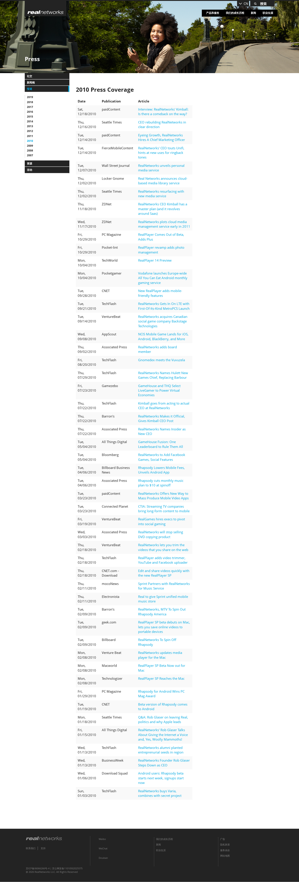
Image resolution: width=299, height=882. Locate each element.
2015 (30, 116)
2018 (30, 102)
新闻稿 (31, 82)
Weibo (102, 839)
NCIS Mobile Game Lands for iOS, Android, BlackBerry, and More (163, 336)
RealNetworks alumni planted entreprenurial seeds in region (160, 749)
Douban (103, 857)
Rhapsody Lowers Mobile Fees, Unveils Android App (161, 469)
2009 (30, 146)
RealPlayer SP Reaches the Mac (161, 678)
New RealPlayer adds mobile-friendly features (160, 293)
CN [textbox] (246, 3)
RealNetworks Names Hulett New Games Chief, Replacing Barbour (163, 375)
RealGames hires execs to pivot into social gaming (161, 521)
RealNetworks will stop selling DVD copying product (160, 534)
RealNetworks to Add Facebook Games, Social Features (161, 456)
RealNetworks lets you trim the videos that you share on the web (163, 547)
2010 (30, 141)
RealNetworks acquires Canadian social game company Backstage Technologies (162, 321)
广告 (222, 839)
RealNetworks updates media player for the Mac (160, 654)
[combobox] (243, 3)
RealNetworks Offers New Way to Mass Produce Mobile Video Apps (163, 495)
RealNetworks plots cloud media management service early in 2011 (164, 224)
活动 (29, 170)
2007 (30, 155)
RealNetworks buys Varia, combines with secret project (159, 793)
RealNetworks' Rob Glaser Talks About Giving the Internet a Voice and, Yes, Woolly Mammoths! (163, 734)
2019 (30, 97)
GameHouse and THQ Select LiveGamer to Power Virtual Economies (159, 390)
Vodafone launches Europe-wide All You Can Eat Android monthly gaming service (162, 278)
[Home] (45, 8)
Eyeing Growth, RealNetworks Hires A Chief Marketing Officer (161, 137)
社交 (29, 76)
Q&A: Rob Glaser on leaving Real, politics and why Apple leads (163, 719)
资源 (29, 163)
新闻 (253, 13)
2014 (30, 121)
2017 (30, 107)
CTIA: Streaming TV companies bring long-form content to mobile (164, 508)
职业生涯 (268, 13)
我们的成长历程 (235, 13)
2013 (30, 126)
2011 (30, 136)
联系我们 (30, 848)
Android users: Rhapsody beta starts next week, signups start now (161, 778)
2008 (30, 150)
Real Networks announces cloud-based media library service (162, 180)
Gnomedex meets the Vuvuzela (161, 360)
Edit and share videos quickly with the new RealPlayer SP (163, 573)
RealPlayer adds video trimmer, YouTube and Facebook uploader (163, 560)
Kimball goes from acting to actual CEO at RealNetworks (163, 405)
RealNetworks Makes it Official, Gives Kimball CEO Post (161, 418)
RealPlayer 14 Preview (155, 260)
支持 (43, 848)
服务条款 (225, 850)
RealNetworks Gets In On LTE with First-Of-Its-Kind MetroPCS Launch (164, 305)
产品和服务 (212, 13)
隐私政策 (225, 844)
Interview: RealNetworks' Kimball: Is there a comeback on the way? (163, 111)
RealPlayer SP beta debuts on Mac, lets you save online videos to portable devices (164, 627)
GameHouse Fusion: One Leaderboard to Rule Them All (160, 444)
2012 (30, 131)
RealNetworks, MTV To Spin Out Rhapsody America (162, 611)
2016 (30, 112)
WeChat (103, 848)
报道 (29, 89)
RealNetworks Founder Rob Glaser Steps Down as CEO (164, 762)
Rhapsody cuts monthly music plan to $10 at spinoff (160, 482)
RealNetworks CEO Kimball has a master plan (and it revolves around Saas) (162, 209)
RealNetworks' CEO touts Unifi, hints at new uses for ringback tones (161, 153)
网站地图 (225, 855)
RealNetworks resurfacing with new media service (161, 193)
